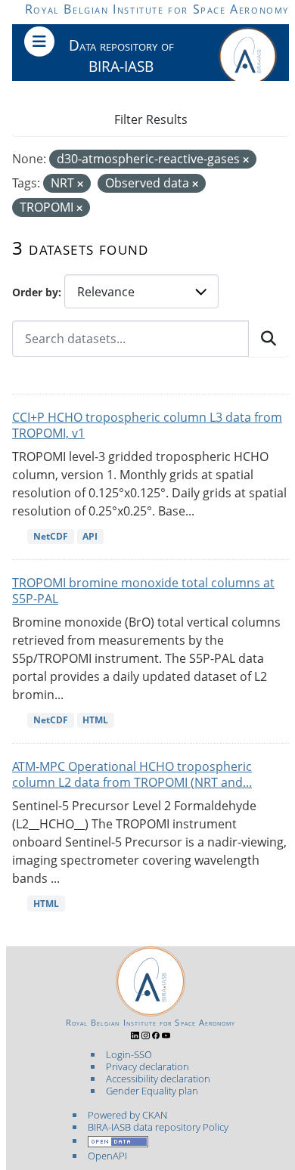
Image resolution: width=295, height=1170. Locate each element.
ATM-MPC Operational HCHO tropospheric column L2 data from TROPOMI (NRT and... (132, 774)
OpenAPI (107, 1155)
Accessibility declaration (158, 1078)
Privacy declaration (147, 1066)
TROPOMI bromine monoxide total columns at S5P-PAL (143, 590)
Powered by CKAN (127, 1115)
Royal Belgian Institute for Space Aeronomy (157, 9)
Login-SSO (129, 1054)
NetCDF (50, 536)
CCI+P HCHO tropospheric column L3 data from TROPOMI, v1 (147, 425)
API (90, 536)
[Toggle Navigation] (39, 41)
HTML (95, 719)
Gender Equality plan (152, 1090)
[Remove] (246, 160)
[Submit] (268, 338)
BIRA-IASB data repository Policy (158, 1127)
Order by (35, 292)
